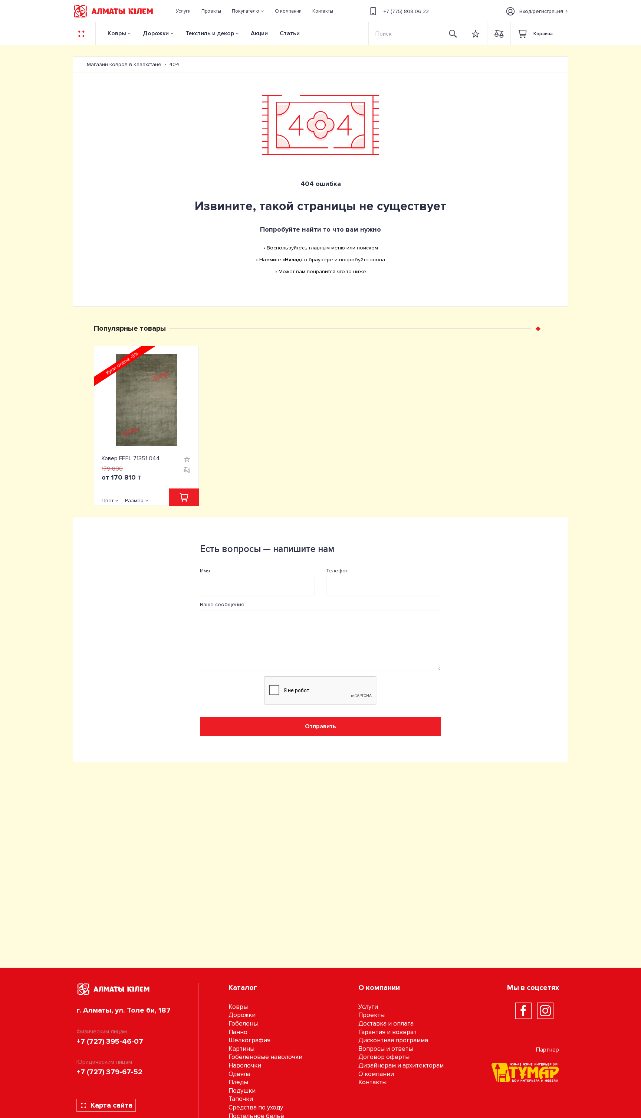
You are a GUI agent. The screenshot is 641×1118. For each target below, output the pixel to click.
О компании (376, 1074)
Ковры (117, 33)
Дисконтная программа (393, 1040)
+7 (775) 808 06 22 (406, 11)
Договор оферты (384, 1057)
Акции (259, 33)
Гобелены (243, 1023)
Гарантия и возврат (387, 1032)
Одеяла (239, 1074)
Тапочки (241, 1099)
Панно (238, 1032)
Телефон (337, 571)
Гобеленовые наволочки (265, 1057)
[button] (248, 11)
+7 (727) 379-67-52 (109, 1072)
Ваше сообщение (222, 604)
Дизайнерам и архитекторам (401, 1065)
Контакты (372, 1082)
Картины (241, 1049)
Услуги (368, 1007)
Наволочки (245, 1065)
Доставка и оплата (386, 1023)
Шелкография (249, 1040)
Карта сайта (111, 1105)
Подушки (242, 1091)
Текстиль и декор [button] (209, 33)
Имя (205, 571)
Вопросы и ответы (385, 1049)
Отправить (320, 726)
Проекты (371, 1015)
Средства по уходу (256, 1107)
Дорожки (156, 33)
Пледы (238, 1082)
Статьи (290, 33)
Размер (134, 500)
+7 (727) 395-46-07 (109, 1041)
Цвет (108, 500)
